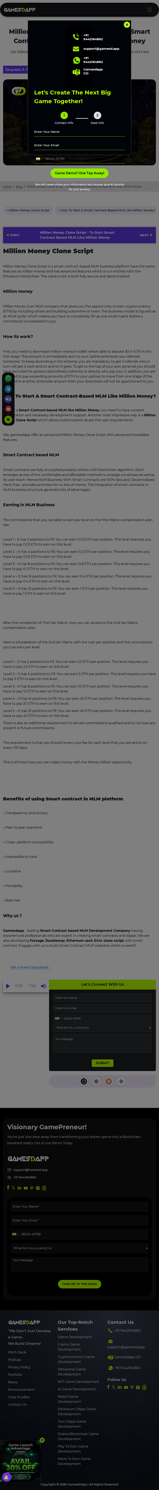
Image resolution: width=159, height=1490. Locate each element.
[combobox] (39, 158)
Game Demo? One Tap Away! (79, 173)
